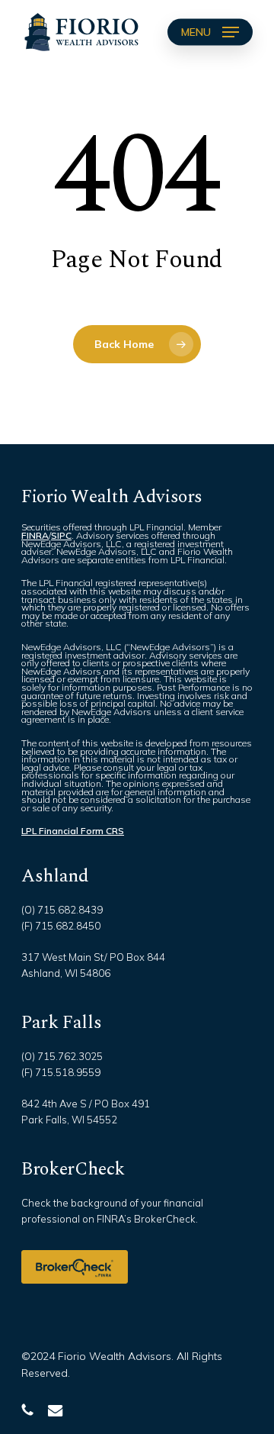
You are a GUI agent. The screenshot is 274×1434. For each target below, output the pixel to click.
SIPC (61, 535)
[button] (210, 32)
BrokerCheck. (166, 1219)
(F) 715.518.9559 (60, 1072)
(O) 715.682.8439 (62, 910)
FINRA (35, 535)
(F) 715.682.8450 (60, 926)
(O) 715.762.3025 (62, 1056)
